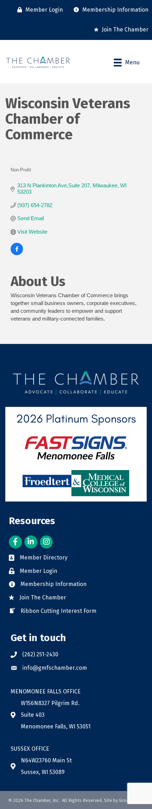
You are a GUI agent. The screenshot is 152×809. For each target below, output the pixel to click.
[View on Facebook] (17, 253)
